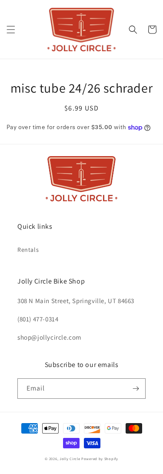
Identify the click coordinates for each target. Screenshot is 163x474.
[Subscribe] (135, 388)
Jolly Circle (70, 458)
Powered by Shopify (99, 458)
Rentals (28, 250)
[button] (10, 29)
